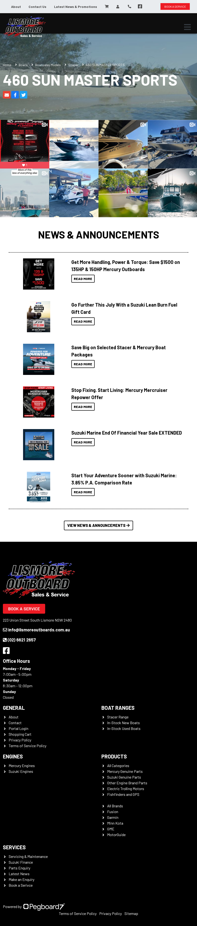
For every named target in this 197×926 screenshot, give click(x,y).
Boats (23, 65)
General (14, 708)
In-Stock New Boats (123, 722)
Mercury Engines (22, 765)
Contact (15, 722)
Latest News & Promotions (75, 7)
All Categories (118, 765)
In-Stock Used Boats (124, 728)
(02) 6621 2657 (22, 639)
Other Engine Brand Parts (127, 782)
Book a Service (24, 608)
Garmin (112, 817)
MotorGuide (116, 834)
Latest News (19, 873)
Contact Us (37, 7)
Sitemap (131, 913)
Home (7, 65)
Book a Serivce (21, 885)
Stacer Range (118, 717)
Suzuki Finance (21, 862)
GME (110, 829)
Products (114, 756)
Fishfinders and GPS (123, 794)
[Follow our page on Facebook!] (140, 6)
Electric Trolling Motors (125, 788)
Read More (83, 279)
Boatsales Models (48, 65)
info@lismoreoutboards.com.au (39, 629)
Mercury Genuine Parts (125, 771)
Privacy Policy (20, 740)
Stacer (73, 65)
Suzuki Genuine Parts (124, 777)
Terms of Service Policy (27, 745)
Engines (13, 756)
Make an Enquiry (21, 879)
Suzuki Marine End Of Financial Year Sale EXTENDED (126, 433)
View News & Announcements (96, 525)
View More (37, 274)
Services (14, 847)
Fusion (112, 811)
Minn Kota (115, 823)
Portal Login (18, 728)
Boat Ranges (118, 708)
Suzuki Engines (21, 771)
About (16, 7)
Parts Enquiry (19, 868)
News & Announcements (98, 234)
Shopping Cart (20, 734)
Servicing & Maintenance (28, 856)
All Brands (115, 806)
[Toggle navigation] (187, 27)
